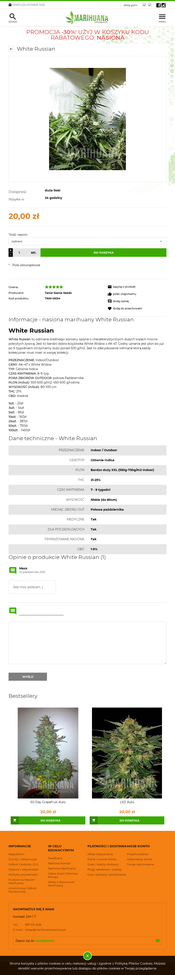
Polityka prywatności (23, 874)
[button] (137, 286)
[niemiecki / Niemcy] (145, 3)
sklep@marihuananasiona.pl (39, 929)
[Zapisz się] (158, 941)
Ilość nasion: (18, 234)
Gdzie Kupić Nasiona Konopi (63, 875)
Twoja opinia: (13, 621)
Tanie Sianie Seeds (58, 292)
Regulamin (16, 854)
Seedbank (55, 858)
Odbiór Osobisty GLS (23, 864)
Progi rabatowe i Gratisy (105, 869)
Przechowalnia (137, 854)
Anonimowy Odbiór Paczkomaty (22, 889)
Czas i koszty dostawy (103, 864)
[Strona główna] (87, 17)
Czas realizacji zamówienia (107, 874)
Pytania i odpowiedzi (23, 869)
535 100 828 (27, 924)
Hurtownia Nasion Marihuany (22, 881)
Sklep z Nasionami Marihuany (61, 883)
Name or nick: (13, 611)
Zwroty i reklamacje (23, 859)
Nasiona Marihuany (62, 868)
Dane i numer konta (102, 859)
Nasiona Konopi (59, 863)
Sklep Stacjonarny (100, 854)
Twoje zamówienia (140, 864)
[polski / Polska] (150, 3)
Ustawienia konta (139, 859)
